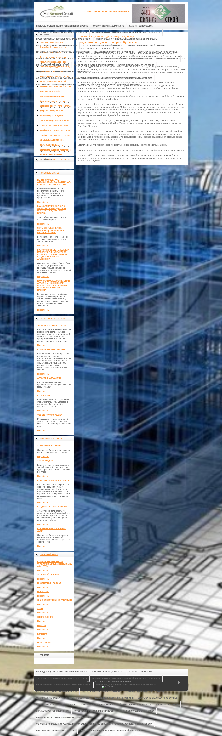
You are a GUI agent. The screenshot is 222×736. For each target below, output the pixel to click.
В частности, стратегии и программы (51, 145)
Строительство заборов (51, 349)
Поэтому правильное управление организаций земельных (55, 150)
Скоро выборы (45, 617)
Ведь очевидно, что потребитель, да (55, 106)
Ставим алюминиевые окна (53, 480)
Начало (41, 625)
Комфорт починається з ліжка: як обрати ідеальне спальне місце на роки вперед (51, 209)
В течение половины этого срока (55, 130)
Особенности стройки (52, 318)
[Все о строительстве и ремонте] (56, 11)
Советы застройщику (49, 415)
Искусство (43, 591)
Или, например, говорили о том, (54, 120)
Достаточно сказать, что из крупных (52, 101)
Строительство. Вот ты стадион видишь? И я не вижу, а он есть (54, 564)
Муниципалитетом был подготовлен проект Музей (52, 92)
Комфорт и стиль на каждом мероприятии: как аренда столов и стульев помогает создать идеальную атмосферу (53, 254)
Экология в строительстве (52, 325)
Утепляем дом (45, 461)
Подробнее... (43, 202)
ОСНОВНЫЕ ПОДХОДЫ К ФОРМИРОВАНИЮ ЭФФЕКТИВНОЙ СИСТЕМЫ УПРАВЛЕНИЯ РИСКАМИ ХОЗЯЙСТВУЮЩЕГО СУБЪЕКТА (55, 141)
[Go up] (179, 683)
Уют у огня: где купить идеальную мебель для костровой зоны (50, 230)
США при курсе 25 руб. (50, 116)
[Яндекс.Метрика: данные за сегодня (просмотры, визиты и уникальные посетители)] (109, 687)
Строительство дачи (49, 378)
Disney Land (44, 642)
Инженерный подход (49, 583)
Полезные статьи (49, 173)
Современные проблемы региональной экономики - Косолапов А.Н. (52, 111)
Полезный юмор (49, 555)
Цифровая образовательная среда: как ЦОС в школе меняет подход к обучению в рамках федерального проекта (53, 285)
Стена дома (44, 395)
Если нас (42, 634)
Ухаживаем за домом (49, 446)
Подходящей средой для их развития (52, 97)
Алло (40, 608)
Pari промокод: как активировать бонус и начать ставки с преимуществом (54, 182)
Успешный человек (48, 575)
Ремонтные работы (51, 439)
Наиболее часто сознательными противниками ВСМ (55, 136)
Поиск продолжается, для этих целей (54, 126)
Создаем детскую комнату (52, 507)
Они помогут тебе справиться (54, 600)
